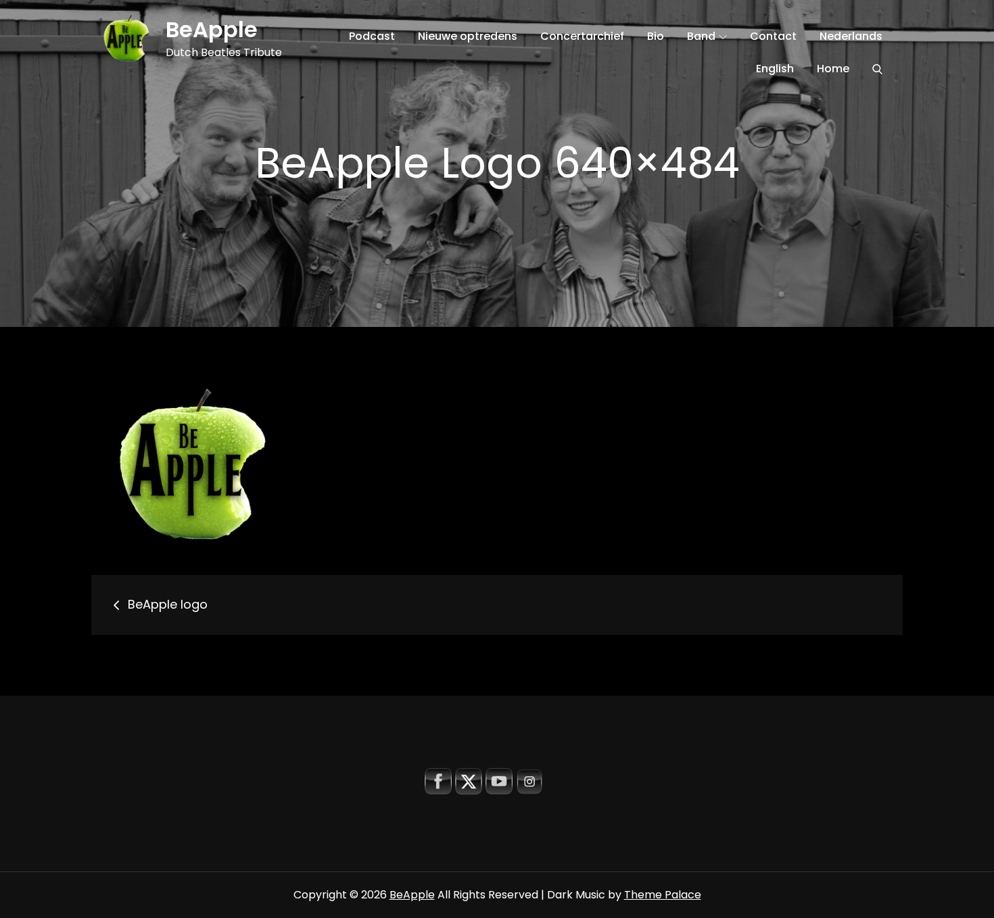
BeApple (212, 29)
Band (701, 36)
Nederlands (851, 36)
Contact (773, 36)
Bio (655, 36)
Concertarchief (582, 36)
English (775, 68)
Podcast (372, 36)
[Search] (877, 69)
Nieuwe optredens (467, 36)
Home (833, 68)
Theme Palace (662, 894)
